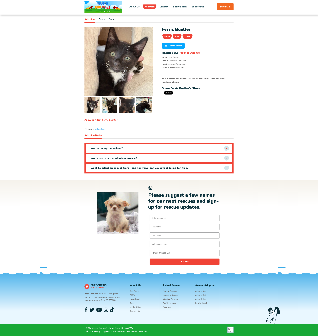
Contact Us (135, 311)
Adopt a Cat (200, 295)
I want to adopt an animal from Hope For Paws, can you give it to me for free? (138, 168)
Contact (164, 6)
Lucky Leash (180, 6)
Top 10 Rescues (169, 303)
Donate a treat (175, 45)
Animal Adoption (205, 285)
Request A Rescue (170, 295)
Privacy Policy (94, 331)
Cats (111, 19)
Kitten (187, 36)
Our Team (134, 291)
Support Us (198, 6)
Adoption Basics (93, 135)
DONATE (225, 6)
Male (177, 36)
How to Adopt (201, 303)
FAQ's (132, 295)
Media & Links (135, 307)
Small (167, 36)
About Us (134, 6)
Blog (132, 303)
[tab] (92, 105)
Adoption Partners (170, 299)
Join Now (184, 262)
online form (100, 129)
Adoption (149, 6)
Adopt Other (200, 299)
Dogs (102, 19)
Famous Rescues (170, 291)
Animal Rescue (171, 285)
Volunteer (167, 307)
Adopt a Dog (200, 291)
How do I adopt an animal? (106, 148)
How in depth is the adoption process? (113, 158)
